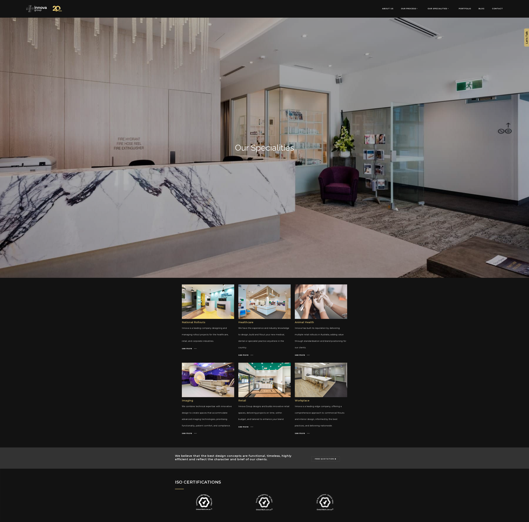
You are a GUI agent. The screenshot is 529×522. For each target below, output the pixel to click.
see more (187, 348)
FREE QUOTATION (325, 459)
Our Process (408, 9)
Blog (482, 9)
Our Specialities (437, 9)
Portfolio (465, 9)
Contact (497, 9)
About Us (387, 9)
